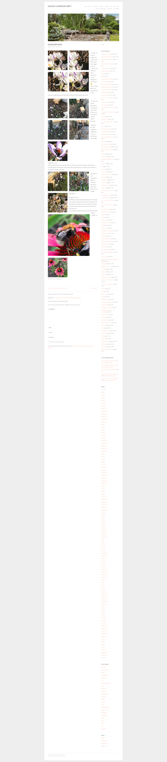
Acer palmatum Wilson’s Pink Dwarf (108, 200)
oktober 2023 (103, 478)
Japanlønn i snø (104, 256)
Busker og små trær (104, 669)
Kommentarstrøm (104, 743)
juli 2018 (103, 606)
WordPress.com (61, 756)
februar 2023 (103, 499)
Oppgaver (103, 699)
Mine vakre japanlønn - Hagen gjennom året (109, 360)
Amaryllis (103, 336)
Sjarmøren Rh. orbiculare (105, 68)
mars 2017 (103, 649)
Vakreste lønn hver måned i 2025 (107, 204)
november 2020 (104, 555)
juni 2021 (103, 542)
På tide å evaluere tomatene (106, 277)
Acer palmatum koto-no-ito (106, 222)
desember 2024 (104, 440)
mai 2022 (103, 518)
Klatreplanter (103, 691)
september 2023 (104, 480)
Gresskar (103, 126)
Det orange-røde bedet (105, 249)
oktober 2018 (103, 598)
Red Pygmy (103, 288)
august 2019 (103, 580)
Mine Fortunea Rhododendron (106, 89)
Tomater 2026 (104, 141)
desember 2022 (104, 502)
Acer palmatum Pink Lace (106, 197)
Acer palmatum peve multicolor (106, 56)
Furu (102, 166)
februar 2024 (103, 467)
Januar (107, 6)
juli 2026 (103, 392)
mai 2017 (103, 644)
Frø (101, 680)
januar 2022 (103, 529)
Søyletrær (103, 154)
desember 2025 (104, 411)
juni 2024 (103, 456)
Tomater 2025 (104, 228)
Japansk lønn (103, 688)
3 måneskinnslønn (104, 314)
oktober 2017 (103, 630)
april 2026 (103, 400)
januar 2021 (103, 550)
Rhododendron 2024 (105, 320)
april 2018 (103, 614)
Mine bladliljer (103, 225)
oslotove (58, 46)
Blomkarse (94, 288)
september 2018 (104, 601)
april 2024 (103, 462)
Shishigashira (103, 182)
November (103, 8)
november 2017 (104, 628)
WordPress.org (104, 746)
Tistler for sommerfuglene (106, 146)
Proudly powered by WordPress (56, 754)
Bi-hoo (102, 76)
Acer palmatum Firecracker (106, 212)
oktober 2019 (103, 577)
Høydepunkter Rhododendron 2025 (107, 159)
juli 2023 (103, 486)
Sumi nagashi (103, 177)
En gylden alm (103, 274)
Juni (115, 6)
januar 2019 (103, 593)
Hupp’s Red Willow (104, 304)
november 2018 (104, 596)
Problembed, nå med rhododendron (107, 63)
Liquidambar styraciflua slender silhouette (109, 112)
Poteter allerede (104, 246)
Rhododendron (103, 712)
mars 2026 (103, 403)
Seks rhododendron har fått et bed (107, 79)
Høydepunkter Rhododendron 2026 (107, 137)
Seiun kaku (103, 169)
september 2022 (104, 510)
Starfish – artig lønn (104, 294)
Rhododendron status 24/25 (106, 266)
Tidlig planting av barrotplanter (58, 288)
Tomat (102, 723)
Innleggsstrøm (103, 740)
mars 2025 (103, 435)
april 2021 (103, 545)
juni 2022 (103, 515)
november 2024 (104, 443)
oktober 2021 (103, 534)
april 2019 (103, 588)
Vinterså (102, 328)
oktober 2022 (103, 507)
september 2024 (104, 448)
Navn (50, 327)
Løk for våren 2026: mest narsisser (107, 190)
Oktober (109, 8)
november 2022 (104, 504)
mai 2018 (103, 612)
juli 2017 (103, 639)
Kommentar (52, 310)
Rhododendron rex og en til (106, 54)
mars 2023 (103, 496)
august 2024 (103, 451)
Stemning (103, 720)
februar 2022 (103, 526)
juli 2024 (103, 454)
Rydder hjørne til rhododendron (106, 84)
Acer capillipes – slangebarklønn (107, 230)
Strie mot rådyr (104, 156)
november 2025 (104, 413)
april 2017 (103, 647)
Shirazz (102, 291)
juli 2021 (103, 539)
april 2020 (103, 561)
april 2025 (103, 432)
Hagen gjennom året (60, 6)
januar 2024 (103, 470)
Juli (111, 6)
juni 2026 (103, 395)
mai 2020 (103, 558)
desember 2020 (104, 553)
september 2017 (104, 633)
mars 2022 (103, 523)
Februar (101, 6)
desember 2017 (104, 625)
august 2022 (103, 513)
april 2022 (103, 521)
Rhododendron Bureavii (105, 131)
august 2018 (103, 604)
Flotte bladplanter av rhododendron (107, 252)
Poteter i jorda (103, 317)
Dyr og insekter (57, 278)
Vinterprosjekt (103, 263)
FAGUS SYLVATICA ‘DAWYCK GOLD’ (108, 107)
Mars (97, 8)
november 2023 (104, 475)
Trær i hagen (103, 269)
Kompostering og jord (105, 693)
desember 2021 (104, 531)
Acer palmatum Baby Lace (106, 195)
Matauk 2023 (103, 344)
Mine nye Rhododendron (105, 95)
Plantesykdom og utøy (105, 707)
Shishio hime (103, 187)
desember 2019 (104, 572)
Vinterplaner (103, 271)
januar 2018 (103, 622)
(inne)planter (103, 667)
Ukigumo (103, 296)
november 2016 (104, 655)
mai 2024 (103, 459)
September (116, 8)
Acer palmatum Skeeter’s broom (107, 59)
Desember (95, 6)
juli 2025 (103, 424)
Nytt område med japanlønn (106, 129)
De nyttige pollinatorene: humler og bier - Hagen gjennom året (67, 297)
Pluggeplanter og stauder (105, 134)
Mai (118, 6)
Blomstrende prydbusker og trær (107, 149)
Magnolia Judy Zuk (104, 220)
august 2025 (103, 421)
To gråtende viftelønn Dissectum (107, 349)
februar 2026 (103, 405)
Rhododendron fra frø (105, 92)
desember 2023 (104, 472)
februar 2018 (103, 620)
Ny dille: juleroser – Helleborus (106, 307)
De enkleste (103, 236)
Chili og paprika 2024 (105, 341)
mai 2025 (103, 429)
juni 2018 (103, 609)
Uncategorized (103, 728)
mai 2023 (103, 491)
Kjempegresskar (104, 179)
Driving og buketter (104, 675)
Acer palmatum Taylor (105, 233)
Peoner (102, 704)
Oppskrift (103, 702)
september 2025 (104, 419)
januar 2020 (103, 569)
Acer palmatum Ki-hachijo (106, 209)
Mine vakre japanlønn (105, 81)
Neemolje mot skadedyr (105, 102)
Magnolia (103, 73)
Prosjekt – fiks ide (104, 710)
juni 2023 (103, 488)
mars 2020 (103, 563)
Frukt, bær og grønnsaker (105, 683)
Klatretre (102, 217)
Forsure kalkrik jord (104, 105)
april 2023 (103, 494)
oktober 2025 (103, 416)
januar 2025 (103, 437)
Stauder (102, 718)
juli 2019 (103, 582)
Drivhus (102, 672)
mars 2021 (103, 547)
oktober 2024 (103, 446)
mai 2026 (103, 397)
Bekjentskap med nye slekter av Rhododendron (109, 259)
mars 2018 (103, 617)
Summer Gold (103, 163)
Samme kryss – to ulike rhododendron (108, 97)
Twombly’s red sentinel (105, 185)
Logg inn (102, 738)
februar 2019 (103, 590)
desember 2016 (104, 652)
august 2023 (103, 483)
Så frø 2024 (103, 338)
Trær (102, 726)
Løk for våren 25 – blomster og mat (107, 279)
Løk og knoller (103, 696)
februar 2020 (103, 566)
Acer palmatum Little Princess (106, 174)
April (89, 6)
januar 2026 (103, 408)
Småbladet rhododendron (105, 71)
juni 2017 (103, 641)
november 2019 (104, 574)
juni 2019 (103, 585)
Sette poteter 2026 (104, 119)
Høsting (102, 685)
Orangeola (103, 214)
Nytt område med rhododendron (107, 241)
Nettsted (51, 337)
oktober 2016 (103, 657)
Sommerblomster (104, 715)
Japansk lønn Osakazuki (105, 330)
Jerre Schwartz (104, 171)
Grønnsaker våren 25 (105, 244)
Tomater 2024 (104, 346)
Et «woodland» (104, 325)
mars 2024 (103, 464)
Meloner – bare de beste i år (106, 322)
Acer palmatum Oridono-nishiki (107, 302)
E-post (51, 332)
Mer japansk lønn (104, 333)
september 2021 (104, 537)
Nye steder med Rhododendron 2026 (108, 121)
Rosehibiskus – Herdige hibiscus (107, 284)
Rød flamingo (103, 116)
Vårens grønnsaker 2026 (105, 144)
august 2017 (103, 636)
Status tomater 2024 (105, 299)
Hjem (86, 6)
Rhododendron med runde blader (107, 87)
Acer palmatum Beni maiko (106, 238)
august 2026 (103, 389)
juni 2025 (103, 427)
